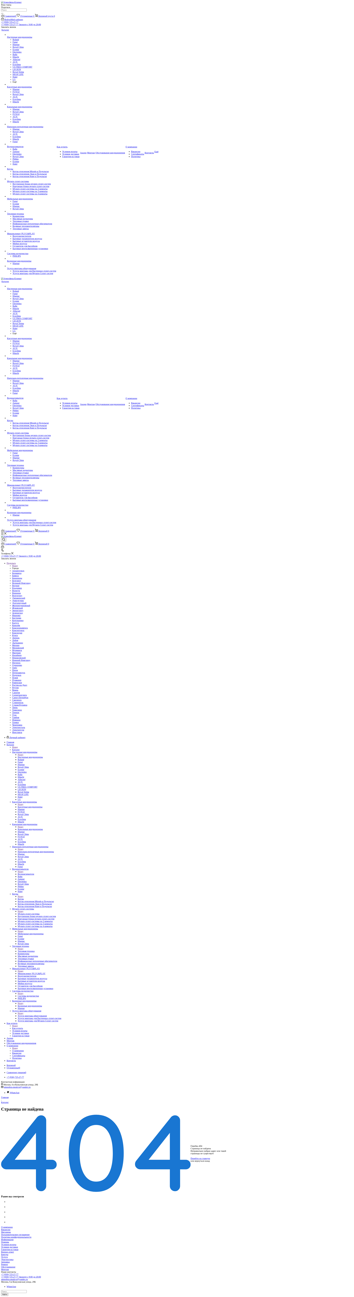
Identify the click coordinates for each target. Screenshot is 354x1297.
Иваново (16, 615)
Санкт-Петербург (20, 697)
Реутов (15, 687)
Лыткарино (17, 643)
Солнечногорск (19, 695)
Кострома (16, 618)
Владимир (17, 588)
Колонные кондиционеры (30, 1006)
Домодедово (18, 600)
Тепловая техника (26, 951)
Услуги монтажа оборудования (32, 1016)
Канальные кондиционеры (30, 829)
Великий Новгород (21, 583)
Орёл (14, 668)
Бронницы (17, 578)
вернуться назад (202, 1161)
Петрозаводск (18, 673)
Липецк (15, 638)
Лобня (15, 640)
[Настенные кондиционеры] (31, 34)
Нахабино (17, 655)
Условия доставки (9, 1247)
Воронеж (16, 593)
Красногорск (18, 630)
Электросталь (18, 727)
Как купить (17, 1028)
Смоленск (17, 700)
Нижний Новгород (21, 660)
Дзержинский (18, 598)
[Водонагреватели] (31, 144)
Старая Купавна (19, 705)
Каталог (16, 749)
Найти (4, 1294)
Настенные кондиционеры (30, 757)
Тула (14, 715)
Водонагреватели (26, 874)
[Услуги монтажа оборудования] (31, 266)
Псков (15, 677)
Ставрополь (17, 702)
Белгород (16, 580)
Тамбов (15, 717)
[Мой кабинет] (2, 547)
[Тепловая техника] (31, 211)
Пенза (15, 670)
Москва (15, 645)
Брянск (15, 575)
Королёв (16, 625)
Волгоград (17, 595)
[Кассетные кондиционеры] (31, 84)
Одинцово (17, 665)
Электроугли (18, 730)
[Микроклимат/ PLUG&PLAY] (31, 231)
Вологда (16, 590)
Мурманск (17, 650)
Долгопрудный (19, 603)
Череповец (17, 725)
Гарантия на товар (9, 1249)
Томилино (17, 710)
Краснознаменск (20, 628)
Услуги (4, 1257)
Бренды (4, 1254)
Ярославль (17, 732)
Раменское (17, 682)
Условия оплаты (8, 1244)
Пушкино (16, 680)
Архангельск (18, 571)
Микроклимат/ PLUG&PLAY (31, 973)
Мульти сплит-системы (29, 914)
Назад (15, 566)
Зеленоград (17, 613)
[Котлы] (31, 166)
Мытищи (16, 653)
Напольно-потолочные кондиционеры (36, 851)
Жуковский (17, 608)
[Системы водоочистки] (31, 251)
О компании (18, 1050)
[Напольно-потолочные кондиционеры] (31, 124)
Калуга (15, 623)
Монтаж (5, 1269)
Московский (18, 648)
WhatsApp (14, 1092)
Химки (15, 722)
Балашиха (16, 573)
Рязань (15, 690)
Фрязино (16, 720)
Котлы (21, 899)
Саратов (16, 692)
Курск (15, 635)
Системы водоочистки (28, 996)
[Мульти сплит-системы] (31, 179)
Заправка (5, 1262)
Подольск (16, 675)
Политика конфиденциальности (16, 1237)
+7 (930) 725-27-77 (9, 22)
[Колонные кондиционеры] (31, 258)
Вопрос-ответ (7, 1252)
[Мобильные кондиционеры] (31, 196)
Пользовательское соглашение (15, 1234)
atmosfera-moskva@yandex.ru (17, 1087)
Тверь (15, 707)
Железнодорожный (21, 605)
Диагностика (7, 1259)
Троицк (15, 712)
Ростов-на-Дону (19, 685)
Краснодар (17, 633)
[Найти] (2, 13)
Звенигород (17, 610)
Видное (15, 585)
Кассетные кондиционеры (30, 807)
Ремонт (4, 1264)
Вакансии (5, 1229)
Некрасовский (19, 658)
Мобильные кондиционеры (31, 934)
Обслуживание (8, 1267)
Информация (7, 1239)
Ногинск (16, 663)
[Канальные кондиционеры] (31, 104)
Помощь (5, 1242)
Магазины (6, 1232)
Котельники (18, 620)
